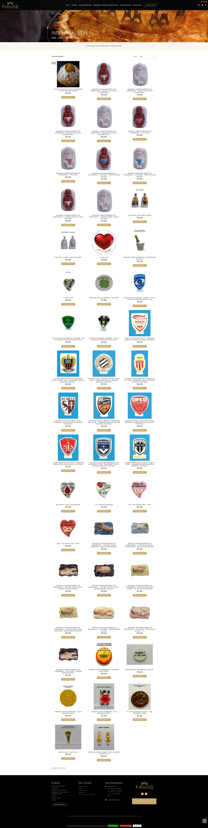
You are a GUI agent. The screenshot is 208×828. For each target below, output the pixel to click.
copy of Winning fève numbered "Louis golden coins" (68, 90)
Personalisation (125, 5)
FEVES (67, 5)
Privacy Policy (118, 816)
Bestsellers (97, 816)
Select (147, 56)
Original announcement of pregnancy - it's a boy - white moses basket (104, 175)
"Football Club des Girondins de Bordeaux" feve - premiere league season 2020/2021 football (104, 464)
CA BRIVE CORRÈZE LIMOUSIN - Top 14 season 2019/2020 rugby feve (104, 339)
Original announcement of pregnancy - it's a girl (140, 132)
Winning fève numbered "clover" (104, 298)
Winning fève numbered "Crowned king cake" (104, 670)
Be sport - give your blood (68, 505)
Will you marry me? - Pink (139, 505)
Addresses (81, 792)
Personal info (82, 786)
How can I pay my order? (86, 794)
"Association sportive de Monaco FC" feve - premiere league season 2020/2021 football (139, 380)
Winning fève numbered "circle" (139, 670)
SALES (54, 800)
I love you (104, 257)
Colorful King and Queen (139, 215)
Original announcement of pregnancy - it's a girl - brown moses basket (68, 671)
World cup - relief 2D (68, 752)
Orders (80, 788)
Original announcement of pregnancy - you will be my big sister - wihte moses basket (140, 587)
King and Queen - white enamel (68, 257)
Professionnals (151, 5)
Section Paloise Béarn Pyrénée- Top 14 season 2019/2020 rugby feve (68, 339)
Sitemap (126, 816)
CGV (111, 816)
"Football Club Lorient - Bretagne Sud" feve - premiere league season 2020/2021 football (104, 422)
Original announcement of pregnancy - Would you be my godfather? (104, 90)
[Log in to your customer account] (202, 5)
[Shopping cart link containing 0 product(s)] (198, 5)
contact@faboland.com (114, 800)
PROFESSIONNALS (59, 804)
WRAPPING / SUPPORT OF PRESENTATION (106, 5)
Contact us (105, 816)
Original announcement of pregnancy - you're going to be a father (68, 216)
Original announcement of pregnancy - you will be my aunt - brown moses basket (68, 587)
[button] (144, 801)
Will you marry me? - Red (68, 543)
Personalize (137, 825)
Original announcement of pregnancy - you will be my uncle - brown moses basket (104, 587)
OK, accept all (113, 825)
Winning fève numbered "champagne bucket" (140, 258)
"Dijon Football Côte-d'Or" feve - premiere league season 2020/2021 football (140, 422)
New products (87, 816)
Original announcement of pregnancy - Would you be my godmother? (68, 132)
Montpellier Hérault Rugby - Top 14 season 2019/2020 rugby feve (140, 298)
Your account (84, 782)
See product (69, 97)
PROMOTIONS (137, 5)
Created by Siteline (136, 816)
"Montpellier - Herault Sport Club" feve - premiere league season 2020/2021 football (104, 380)
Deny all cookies (126, 825)
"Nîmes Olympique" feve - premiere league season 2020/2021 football (139, 339)
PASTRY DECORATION (85, 5)
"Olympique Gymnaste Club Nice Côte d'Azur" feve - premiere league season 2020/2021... (68, 380)
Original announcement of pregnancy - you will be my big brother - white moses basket (68, 629)
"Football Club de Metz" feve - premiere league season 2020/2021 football (68, 422)
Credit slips (82, 790)
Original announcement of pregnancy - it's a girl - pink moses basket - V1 (139, 629)
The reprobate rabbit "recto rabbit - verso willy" (104, 753)
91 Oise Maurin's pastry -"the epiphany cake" (140, 712)
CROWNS (74, 5)
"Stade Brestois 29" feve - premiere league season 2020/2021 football (68, 463)
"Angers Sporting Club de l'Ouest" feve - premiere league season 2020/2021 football (139, 464)
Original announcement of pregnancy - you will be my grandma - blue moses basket (104, 545)
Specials (79, 816)
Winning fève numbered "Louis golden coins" (68, 712)
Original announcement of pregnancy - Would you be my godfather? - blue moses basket (139, 545)
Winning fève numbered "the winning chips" (104, 712)
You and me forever (104, 505)
